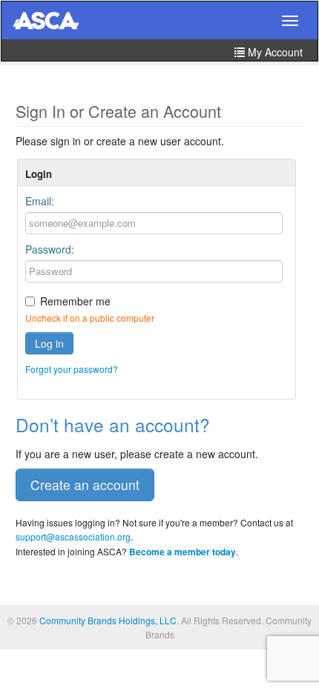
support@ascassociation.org (73, 536)
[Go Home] (46, 21)
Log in (49, 343)
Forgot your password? (71, 369)
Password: (49, 249)
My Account (274, 51)
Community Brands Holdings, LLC (108, 620)
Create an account (84, 484)
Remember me (75, 301)
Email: (39, 201)
